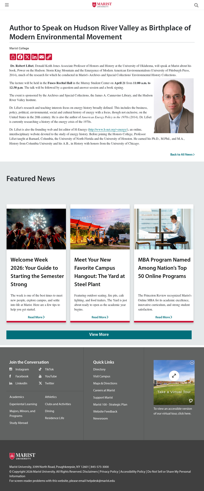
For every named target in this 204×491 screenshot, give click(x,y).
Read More (35, 317)
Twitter (49, 383)
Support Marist (103, 397)
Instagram (22, 369)
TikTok (49, 369)
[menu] (6, 6)
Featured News (30, 179)
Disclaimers (90, 471)
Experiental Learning (23, 404)
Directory (99, 369)
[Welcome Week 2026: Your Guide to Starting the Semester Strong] (36, 228)
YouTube (51, 376)
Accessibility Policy (132, 471)
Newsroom (100, 418)
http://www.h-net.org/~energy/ (108, 129)
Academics (17, 397)
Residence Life (54, 418)
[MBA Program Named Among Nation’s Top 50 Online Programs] (163, 228)
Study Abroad (19, 423)
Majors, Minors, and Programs (22, 413)
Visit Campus (101, 376)
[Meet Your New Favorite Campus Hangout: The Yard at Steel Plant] (100, 228)
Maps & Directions (105, 383)
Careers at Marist (104, 390)
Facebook (22, 376)
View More (99, 335)
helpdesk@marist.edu (100, 481)
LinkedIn (21, 383)
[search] (198, 5)
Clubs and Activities (58, 404)
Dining (49, 411)
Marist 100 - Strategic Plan (110, 404)
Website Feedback (105, 411)
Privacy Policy (109, 471)
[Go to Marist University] (102, 5)
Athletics (51, 397)
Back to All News (181, 154)
